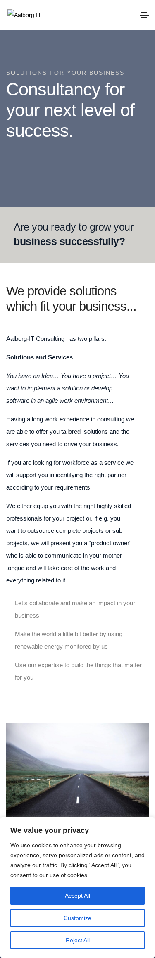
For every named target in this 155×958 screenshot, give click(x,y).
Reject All (78, 940)
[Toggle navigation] (144, 15)
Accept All (77, 895)
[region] (77, 887)
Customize (77, 918)
